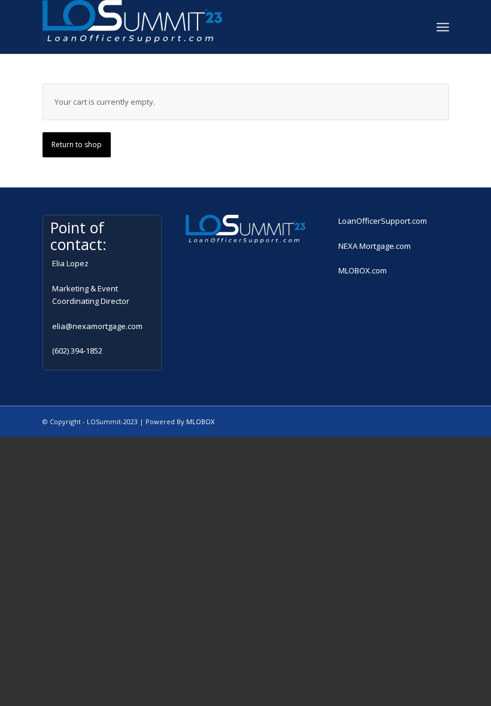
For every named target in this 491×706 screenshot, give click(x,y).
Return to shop (76, 144)
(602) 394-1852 (77, 350)
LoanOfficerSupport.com (382, 220)
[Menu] (443, 27)
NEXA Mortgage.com (374, 246)
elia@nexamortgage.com (97, 326)
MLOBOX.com (362, 270)
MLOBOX (200, 421)
